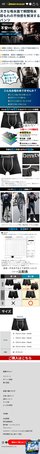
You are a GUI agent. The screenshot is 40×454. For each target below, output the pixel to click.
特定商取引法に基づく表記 (12, 434)
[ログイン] (30, 4)
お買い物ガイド (8, 396)
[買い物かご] (33, 4)
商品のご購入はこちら (20, 442)
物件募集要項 (7, 421)
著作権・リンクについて (11, 425)
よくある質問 (7, 405)
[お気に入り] (27, 4)
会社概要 (6, 418)
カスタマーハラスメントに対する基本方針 (18, 431)
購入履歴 (6, 382)
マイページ (7, 376)
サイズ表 (6, 402)
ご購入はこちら (20, 358)
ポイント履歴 (7, 379)
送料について (7, 399)
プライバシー (7, 428)
